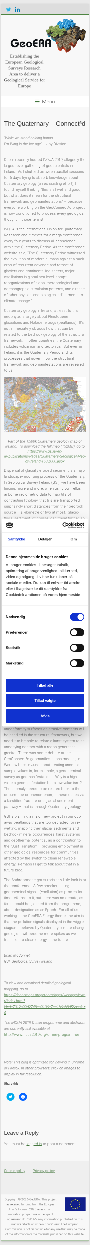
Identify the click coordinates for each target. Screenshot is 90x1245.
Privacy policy (44, 1171)
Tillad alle (45, 685)
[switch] (77, 632)
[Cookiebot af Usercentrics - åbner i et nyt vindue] (63, 525)
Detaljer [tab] (45, 539)
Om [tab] (73, 539)
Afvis (45, 716)
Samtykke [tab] (16, 539)
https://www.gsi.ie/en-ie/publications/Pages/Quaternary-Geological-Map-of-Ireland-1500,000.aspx (45, 456)
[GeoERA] (47, 21)
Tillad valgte (45, 700)
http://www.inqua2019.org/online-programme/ (42, 1034)
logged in (34, 1144)
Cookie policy (14, 1171)
